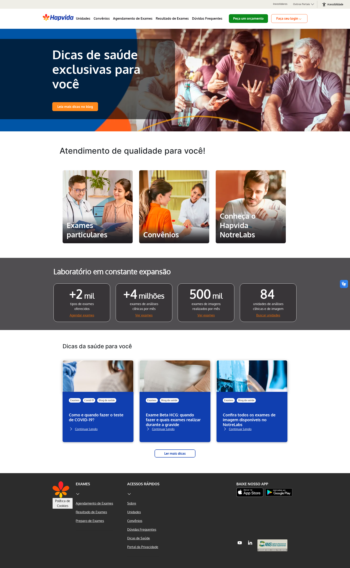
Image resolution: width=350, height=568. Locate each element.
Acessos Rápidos (143, 484)
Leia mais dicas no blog (75, 107)
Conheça (97, 235)
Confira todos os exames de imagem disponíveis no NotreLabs (249, 419)
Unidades (83, 18)
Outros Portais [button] (302, 4)
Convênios (102, 18)
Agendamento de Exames (133, 18)
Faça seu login (287, 18)
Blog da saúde (107, 400)
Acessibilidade (335, 4)
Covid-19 (89, 400)
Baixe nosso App (252, 484)
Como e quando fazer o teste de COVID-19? (96, 417)
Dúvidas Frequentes (207, 18)
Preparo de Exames (90, 521)
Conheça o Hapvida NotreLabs (249, 180)
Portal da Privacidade (142, 547)
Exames (74, 400)
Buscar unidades (268, 315)
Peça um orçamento (248, 18)
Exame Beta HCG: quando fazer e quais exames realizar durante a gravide (173, 419)
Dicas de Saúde (138, 538)
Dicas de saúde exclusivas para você (96, 69)
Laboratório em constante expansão (112, 271)
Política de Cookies (62, 503)
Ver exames (144, 315)
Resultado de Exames (172, 18)
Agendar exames (82, 315)
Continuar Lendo (86, 428)
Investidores (280, 3)
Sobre (131, 503)
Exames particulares (97, 177)
